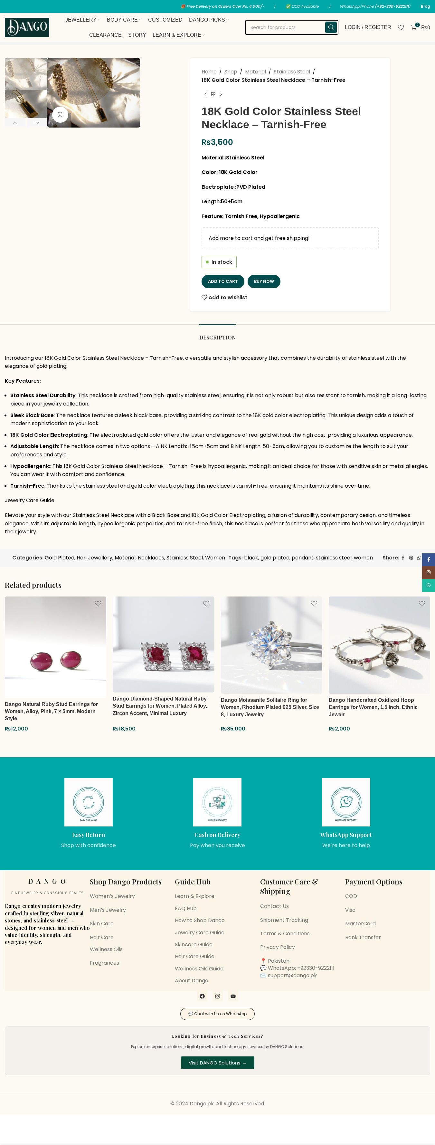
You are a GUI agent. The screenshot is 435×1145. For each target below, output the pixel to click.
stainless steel (334, 557)
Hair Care (102, 937)
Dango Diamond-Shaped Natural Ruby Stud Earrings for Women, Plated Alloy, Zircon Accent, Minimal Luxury (160, 706)
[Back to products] (213, 94)
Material (255, 71)
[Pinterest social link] (411, 558)
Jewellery (100, 557)
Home (209, 71)
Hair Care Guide (194, 956)
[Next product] (221, 94)
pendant (303, 557)
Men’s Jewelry (108, 910)
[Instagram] (218, 996)
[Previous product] (205, 94)
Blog (425, 6)
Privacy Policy (277, 947)
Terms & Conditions (285, 933)
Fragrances (104, 963)
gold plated (274, 557)
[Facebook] (202, 996)
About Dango (191, 980)
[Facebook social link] (403, 558)
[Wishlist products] (400, 27)
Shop (230, 71)
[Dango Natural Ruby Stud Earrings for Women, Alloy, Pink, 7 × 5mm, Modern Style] (55, 647)
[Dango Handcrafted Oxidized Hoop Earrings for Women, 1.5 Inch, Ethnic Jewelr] (379, 645)
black (251, 557)
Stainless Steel (292, 71)
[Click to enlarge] (60, 115)
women (363, 557)
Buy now (264, 281)
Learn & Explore (194, 896)
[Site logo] (27, 27)
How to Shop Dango (200, 920)
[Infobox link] (89, 813)
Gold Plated (59, 557)
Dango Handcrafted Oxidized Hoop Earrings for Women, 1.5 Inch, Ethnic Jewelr (373, 707)
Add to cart (223, 281)
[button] (15, 123)
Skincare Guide (194, 944)
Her (81, 557)
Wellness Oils (106, 949)
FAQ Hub (186, 908)
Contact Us (274, 906)
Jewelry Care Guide (29, 500)
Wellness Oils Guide (199, 968)
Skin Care (102, 923)
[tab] (217, 334)
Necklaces (151, 557)
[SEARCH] (331, 27)
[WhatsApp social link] (419, 558)
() (392, 6)
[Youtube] (233, 996)
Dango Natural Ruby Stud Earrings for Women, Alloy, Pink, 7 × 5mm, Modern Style (51, 711)
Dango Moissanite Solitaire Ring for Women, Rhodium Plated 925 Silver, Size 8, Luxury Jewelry (270, 707)
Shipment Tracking (284, 920)
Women (215, 557)
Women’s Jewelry (112, 896)
